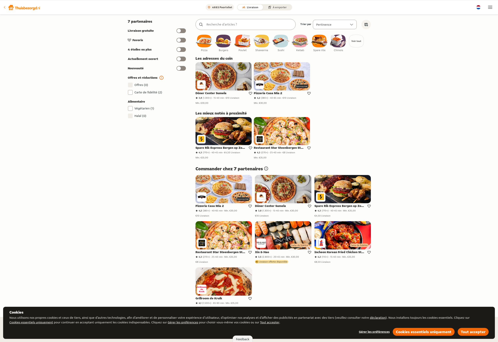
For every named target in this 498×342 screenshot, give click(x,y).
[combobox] (249, 24)
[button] (21, 7)
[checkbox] (204, 43)
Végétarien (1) (144, 108)
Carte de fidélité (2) (148, 92)
